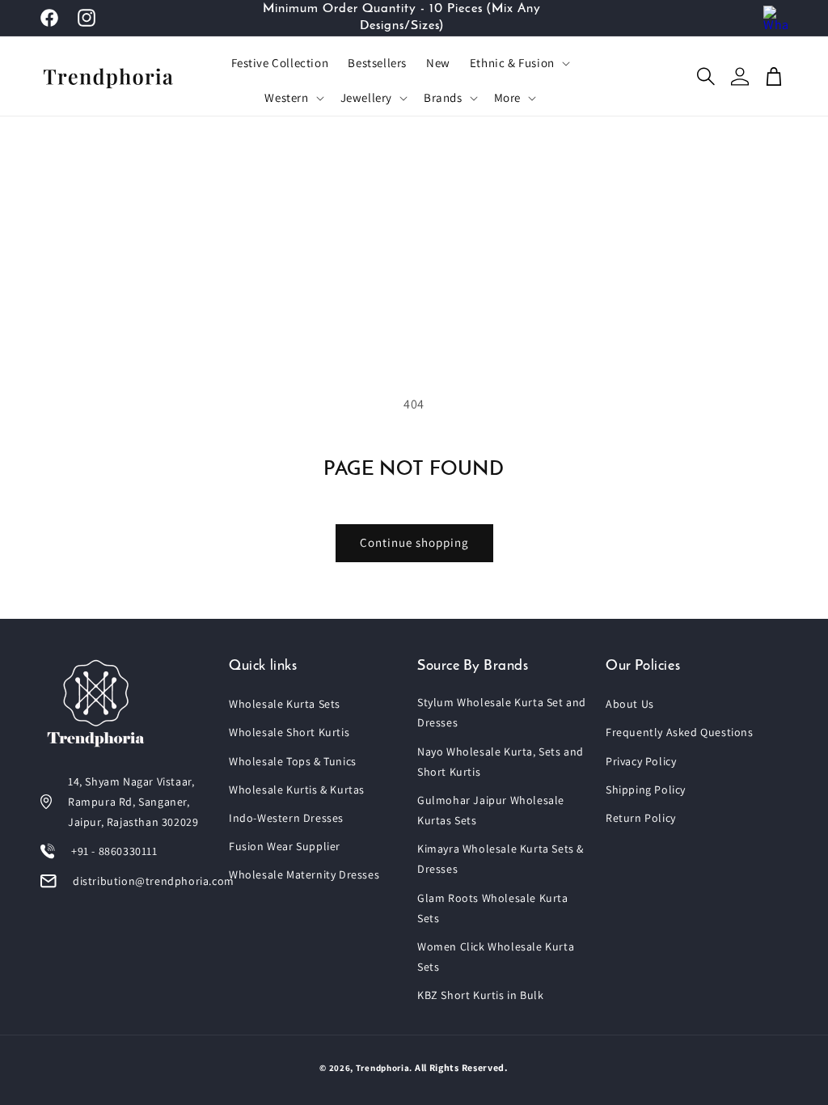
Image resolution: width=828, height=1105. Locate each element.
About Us (630, 703)
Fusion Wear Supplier (284, 846)
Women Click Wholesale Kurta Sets (495, 956)
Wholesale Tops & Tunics (293, 761)
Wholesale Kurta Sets (284, 703)
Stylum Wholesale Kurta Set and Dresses (501, 712)
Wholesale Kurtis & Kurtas (297, 789)
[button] (518, 63)
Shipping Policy (646, 789)
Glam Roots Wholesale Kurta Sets (492, 908)
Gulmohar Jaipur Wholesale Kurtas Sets (490, 810)
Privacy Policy (641, 761)
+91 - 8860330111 (114, 851)
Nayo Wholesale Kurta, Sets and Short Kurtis (500, 761)
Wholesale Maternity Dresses (304, 874)
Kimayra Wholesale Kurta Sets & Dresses (500, 858)
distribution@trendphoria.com (153, 881)
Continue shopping (414, 542)
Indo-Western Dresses (286, 818)
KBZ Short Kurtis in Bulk (480, 995)
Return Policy (641, 818)
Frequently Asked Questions (680, 732)
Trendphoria (383, 1067)
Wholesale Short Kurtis (289, 732)
